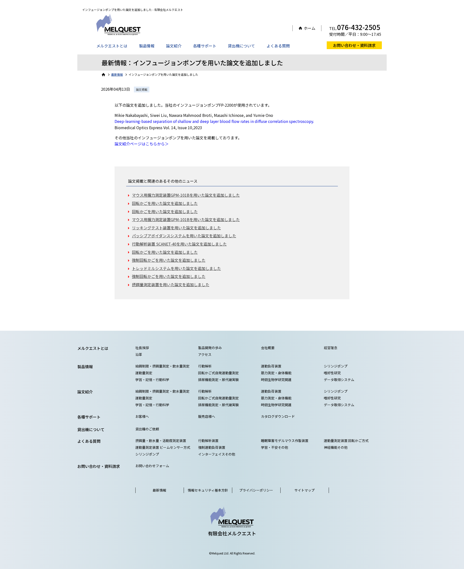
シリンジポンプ (336, 366)
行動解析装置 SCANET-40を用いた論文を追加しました (179, 244)
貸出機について (241, 46)
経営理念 (330, 347)
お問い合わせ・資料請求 (354, 45)
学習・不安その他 (274, 447)
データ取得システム (339, 379)
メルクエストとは (111, 46)
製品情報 (146, 46)
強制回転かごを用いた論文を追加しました (168, 260)
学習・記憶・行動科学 (152, 379)
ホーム (309, 28)
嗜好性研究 (332, 372)
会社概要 (268, 347)
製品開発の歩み (210, 347)
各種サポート (204, 46)
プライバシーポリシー (256, 490)
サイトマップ (304, 490)
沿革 (138, 354)
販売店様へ (206, 416)
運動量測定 (143, 372)
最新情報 (159, 490)
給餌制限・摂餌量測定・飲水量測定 (162, 366)
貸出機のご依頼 (147, 429)
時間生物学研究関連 (276, 379)
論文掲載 (141, 89)
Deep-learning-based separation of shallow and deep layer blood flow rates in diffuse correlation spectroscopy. (214, 121)
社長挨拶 (142, 347)
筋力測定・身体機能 (276, 372)
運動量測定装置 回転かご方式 (346, 440)
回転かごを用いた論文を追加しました (165, 203)
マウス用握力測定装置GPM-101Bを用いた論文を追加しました (186, 195)
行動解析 (205, 366)
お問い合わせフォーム (152, 465)
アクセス (204, 354)
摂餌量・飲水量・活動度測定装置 (160, 440)
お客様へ (142, 416)
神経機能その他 (336, 447)
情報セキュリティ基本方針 (208, 490)
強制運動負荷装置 (211, 447)
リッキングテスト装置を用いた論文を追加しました (176, 228)
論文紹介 (173, 46)
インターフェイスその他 (216, 454)
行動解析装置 (208, 440)
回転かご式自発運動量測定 (218, 372)
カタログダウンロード (278, 416)
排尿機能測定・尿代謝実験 (218, 379)
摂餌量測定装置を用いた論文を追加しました (170, 284)
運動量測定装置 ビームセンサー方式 (162, 447)
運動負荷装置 (271, 366)
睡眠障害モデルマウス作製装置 (284, 440)
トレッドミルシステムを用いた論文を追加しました (176, 268)
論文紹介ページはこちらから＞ (142, 144)
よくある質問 (278, 46)
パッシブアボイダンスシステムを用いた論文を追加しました (184, 236)
